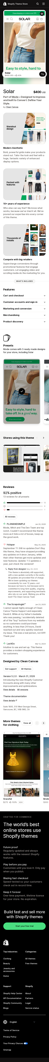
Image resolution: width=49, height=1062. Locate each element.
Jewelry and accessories (9, 969)
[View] (21, 459)
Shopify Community (12, 1003)
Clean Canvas (12, 107)
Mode (15, 97)
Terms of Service (11, 1030)
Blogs (6, 1008)
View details (9, 689)
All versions (22, 689)
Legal (27, 1003)
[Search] (37, 4)
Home (6, 976)
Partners (29, 998)
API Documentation (12, 998)
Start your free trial (24, 926)
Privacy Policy (9, 1037)
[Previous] (37, 438)
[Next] (43, 438)
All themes (26, 669)
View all (27, 723)
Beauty (6, 963)
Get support (11, 669)
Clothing (7, 958)
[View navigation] (43, 4)
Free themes (31, 963)
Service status (32, 1008)
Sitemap (7, 1050)
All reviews (10, 517)
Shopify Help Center (12, 993)
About (28, 993)
